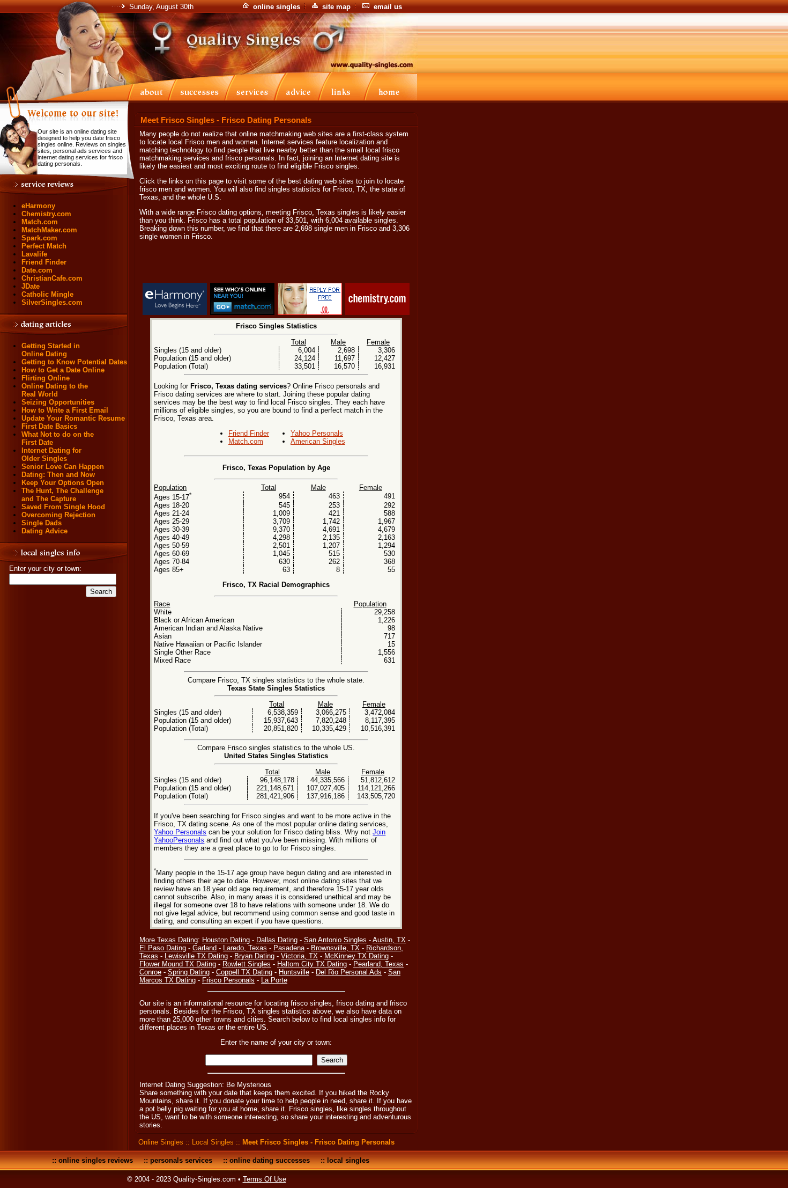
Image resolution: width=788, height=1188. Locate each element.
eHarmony (38, 206)
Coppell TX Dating (244, 972)
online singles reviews (95, 1160)
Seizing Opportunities (57, 402)
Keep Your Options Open (62, 483)
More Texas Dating (168, 940)
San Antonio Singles (335, 940)
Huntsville (294, 972)
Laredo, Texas (245, 948)
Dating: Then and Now (58, 475)
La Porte (274, 980)
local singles (348, 1160)
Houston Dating (226, 940)
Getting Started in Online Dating (50, 350)
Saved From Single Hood (63, 507)
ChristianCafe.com (52, 278)
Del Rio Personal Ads (349, 972)
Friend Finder (43, 262)
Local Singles (213, 1142)
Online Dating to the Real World (54, 390)
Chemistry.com (46, 214)
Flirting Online (45, 378)
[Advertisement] (276, 263)
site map (336, 7)
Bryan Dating (254, 956)
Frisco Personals (228, 980)
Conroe (150, 972)
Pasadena (288, 948)
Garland (204, 948)
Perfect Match (43, 246)
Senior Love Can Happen (62, 467)
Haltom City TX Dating (312, 964)
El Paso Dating (162, 948)
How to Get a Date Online (63, 370)
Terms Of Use (264, 1179)
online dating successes (269, 1160)
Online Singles (160, 1142)
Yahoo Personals (317, 433)
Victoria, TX (299, 956)
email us (388, 7)
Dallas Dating (277, 940)
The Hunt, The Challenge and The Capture (62, 495)
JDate (30, 286)
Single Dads (41, 523)
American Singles (318, 441)
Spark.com (39, 238)
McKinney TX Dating (356, 956)
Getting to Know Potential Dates (74, 362)
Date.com (37, 270)
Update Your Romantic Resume (73, 418)
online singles (276, 7)
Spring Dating (189, 972)
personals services (181, 1160)
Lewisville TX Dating (196, 956)
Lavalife (34, 254)
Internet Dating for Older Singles (51, 454)
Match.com (39, 222)
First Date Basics (49, 426)
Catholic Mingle (47, 294)
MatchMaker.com (49, 230)
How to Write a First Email (64, 410)
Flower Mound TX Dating (177, 964)
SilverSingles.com (52, 302)
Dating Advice (44, 531)
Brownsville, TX (335, 948)
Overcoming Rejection (58, 515)
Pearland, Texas (378, 964)
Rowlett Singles (246, 964)
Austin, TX (389, 940)
